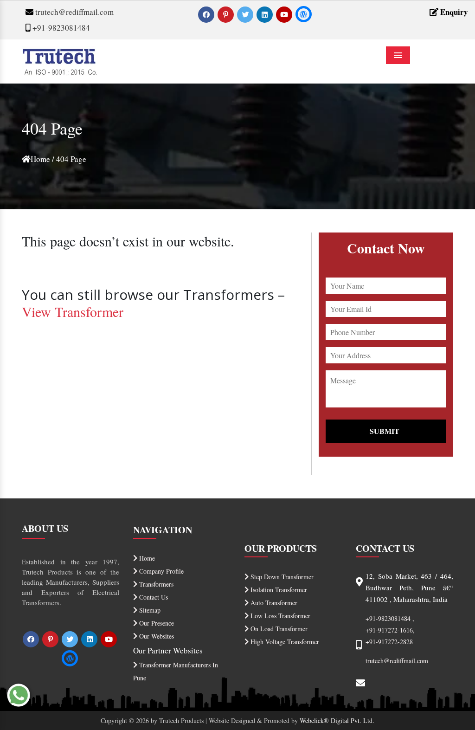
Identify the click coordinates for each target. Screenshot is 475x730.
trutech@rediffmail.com (73, 11)
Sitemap (148, 610)
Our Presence (155, 623)
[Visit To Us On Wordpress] (303, 14)
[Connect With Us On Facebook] (207, 14)
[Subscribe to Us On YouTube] (285, 14)
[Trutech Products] (59, 60)
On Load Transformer (278, 628)
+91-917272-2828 (389, 641)
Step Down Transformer (281, 576)
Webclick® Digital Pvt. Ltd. (337, 720)
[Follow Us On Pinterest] (227, 14)
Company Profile (160, 571)
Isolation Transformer (278, 589)
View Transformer (72, 311)
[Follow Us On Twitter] (246, 14)
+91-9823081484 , (390, 618)
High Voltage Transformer (284, 641)
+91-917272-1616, (390, 630)
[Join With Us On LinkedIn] (266, 14)
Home (40, 159)
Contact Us (152, 597)
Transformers (155, 584)
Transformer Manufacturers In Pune (175, 671)
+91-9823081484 (60, 27)
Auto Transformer (273, 602)
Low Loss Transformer (279, 615)
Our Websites (155, 636)
